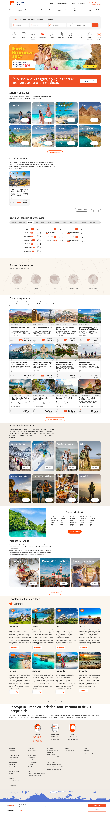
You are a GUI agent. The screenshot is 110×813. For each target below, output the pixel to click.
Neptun (52, 522)
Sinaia (61, 524)
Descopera (25, 120)
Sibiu (71, 222)
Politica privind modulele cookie (54, 769)
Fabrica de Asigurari (14, 780)
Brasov (64, 222)
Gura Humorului (54, 520)
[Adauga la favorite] (11, 172)
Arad (91, 524)
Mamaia (72, 520)
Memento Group (13, 762)
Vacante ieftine (12, 785)
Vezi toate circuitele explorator (55, 419)
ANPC (29, 771)
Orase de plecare (32, 750)
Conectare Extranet (69, 750)
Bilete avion (75, 9)
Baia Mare (57, 222)
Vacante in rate (31, 757)
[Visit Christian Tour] (17, 3)
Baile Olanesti (83, 517)
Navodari (92, 520)
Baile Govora (63, 517)
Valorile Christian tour (14, 755)
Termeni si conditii (50, 762)
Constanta (84, 222)
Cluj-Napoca (22, 222)
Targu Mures (92, 222)
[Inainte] (98, 57)
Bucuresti (13, 222)
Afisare (20, 810)
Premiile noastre (13, 782)
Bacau (76, 222)
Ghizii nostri (12, 760)
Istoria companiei (13, 757)
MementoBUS (12, 776)
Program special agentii (89, 753)
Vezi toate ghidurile (55, 700)
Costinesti (72, 518)
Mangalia (82, 520)
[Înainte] (99, 210)
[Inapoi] (12, 57)
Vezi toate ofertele (55, 592)
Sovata (72, 524)
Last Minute (20, 9)
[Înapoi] (93, 210)
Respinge (97, 809)
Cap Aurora (53, 518)
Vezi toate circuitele (82, 209)
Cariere (11, 773)
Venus (81, 524)
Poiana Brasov (73, 522)
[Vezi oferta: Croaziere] (55, 57)
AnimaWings (12, 764)
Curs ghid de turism (14, 771)
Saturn (91, 522)
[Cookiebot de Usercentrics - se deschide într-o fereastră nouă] (10, 810)
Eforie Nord (83, 518)
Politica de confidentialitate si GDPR (54, 767)
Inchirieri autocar (32, 755)
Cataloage (30, 764)
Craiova (49, 222)
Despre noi (12, 750)
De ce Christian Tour (14, 753)
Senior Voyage (59, 9)
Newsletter (30, 766)
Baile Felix (53, 517)
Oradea (42, 222)
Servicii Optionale (50, 754)
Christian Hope (12, 766)
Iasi (37, 222)
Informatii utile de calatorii (34, 760)
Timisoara (30, 222)
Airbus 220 (30, 753)
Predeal (82, 522)
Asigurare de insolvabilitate (52, 756)
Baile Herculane (74, 517)
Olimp (61, 522)
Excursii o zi (91, 9)
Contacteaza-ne (87, 750)
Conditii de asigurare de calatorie (54, 764)
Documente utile (32, 769)
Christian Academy (13, 769)
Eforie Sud (92, 518)
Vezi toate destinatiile (55, 152)
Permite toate (97, 805)
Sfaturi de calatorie (32, 762)
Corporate (11, 778)
